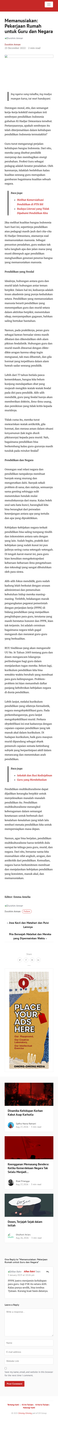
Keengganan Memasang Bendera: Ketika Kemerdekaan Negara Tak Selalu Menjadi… (28, 1168)
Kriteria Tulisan (42, 1404)
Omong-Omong (25, 1413)
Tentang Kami (13, 1404)
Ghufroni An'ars (23, 1234)
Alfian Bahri (29, 1271)
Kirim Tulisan (27, 1404)
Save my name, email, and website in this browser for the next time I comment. (29, 1374)
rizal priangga (23, 1181)
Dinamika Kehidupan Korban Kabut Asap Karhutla (25, 1112)
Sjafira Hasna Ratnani (26, 1123)
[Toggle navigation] (49, 4)
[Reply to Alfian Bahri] (47, 1272)
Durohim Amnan (13, 44)
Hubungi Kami (29, 1407)
